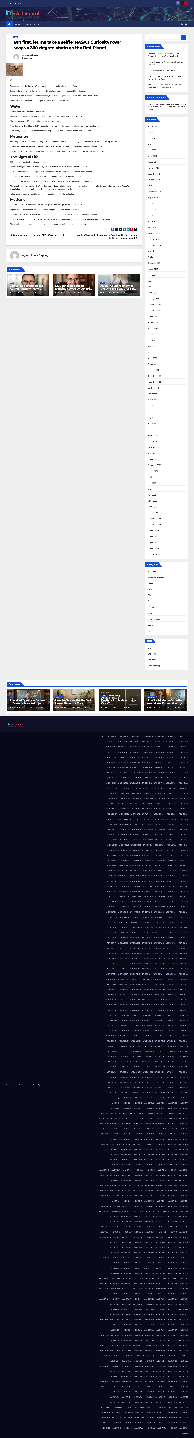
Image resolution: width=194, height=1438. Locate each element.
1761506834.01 (123, 783)
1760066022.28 (111, 747)
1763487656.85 (123, 835)
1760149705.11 (147, 747)
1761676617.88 (112, 788)
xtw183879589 (138, 1289)
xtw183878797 (137, 1268)
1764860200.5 (111, 871)
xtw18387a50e (137, 1304)
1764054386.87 (183, 845)
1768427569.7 (124, 964)
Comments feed (154, 660)
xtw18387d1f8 (149, 1361)
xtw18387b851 (137, 1330)
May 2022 (152, 418)
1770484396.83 (159, 1015)
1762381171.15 (171, 804)
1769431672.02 (148, 989)
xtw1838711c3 (149, 1118)
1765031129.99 (183, 871)
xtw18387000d (126, 1098)
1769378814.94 (124, 989)
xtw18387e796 (126, 1392)
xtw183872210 (103, 1134)
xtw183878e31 (138, 1278)
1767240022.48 (124, 933)
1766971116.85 (171, 922)
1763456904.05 (111, 835)
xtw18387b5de (172, 1325)
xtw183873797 (126, 1160)
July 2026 (152, 132)
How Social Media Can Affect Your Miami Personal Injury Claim (165, 703)
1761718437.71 (136, 788)
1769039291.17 (135, 979)
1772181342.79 (136, 1072)
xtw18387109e (103, 1118)
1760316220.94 (135, 752)
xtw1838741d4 (137, 1175)
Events (150, 589)
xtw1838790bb (137, 1283)
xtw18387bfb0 (161, 1335)
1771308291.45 (148, 1041)
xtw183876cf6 (138, 1232)
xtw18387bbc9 (104, 1335)
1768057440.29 (124, 953)
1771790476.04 (171, 1056)
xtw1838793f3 (115, 1289)
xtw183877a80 (149, 1252)
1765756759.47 (159, 891)
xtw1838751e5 (183, 1196)
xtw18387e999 (183, 1392)
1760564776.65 (159, 757)
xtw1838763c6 (183, 1216)
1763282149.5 (124, 829)
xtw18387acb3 (149, 1314)
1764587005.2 (160, 860)
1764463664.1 (112, 860)
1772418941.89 (183, 1077)
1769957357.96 (123, 1005)
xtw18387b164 (137, 1320)
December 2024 (154, 245)
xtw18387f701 (150, 1418)
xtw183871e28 (115, 1129)
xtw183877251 (172, 1237)
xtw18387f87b (172, 1418)
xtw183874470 (183, 1175)
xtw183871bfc (160, 1123)
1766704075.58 (136, 917)
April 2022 (152, 424)
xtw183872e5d (126, 1149)
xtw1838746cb (149, 1180)
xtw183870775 (183, 1103)
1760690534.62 (135, 762)
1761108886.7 (123, 773)
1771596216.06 (149, 1051)
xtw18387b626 (183, 1325)
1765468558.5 (124, 886)
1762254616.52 (111, 804)
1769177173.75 (111, 984)
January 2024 (153, 299)
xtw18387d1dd (137, 1361)
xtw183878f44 (183, 1278)
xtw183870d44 (127, 1113)
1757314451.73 (124, 737)
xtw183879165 (172, 1283)
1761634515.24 (183, 783)
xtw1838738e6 (183, 1160)
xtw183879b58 (160, 1294)
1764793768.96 (171, 866)
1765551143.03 (160, 886)
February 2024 (154, 293)
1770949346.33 (148, 1031)
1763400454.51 (172, 829)
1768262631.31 (136, 958)
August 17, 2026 (110, 707)
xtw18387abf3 (137, 1314)
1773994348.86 (124, 1093)
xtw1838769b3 (138, 1227)
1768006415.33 (183, 948)
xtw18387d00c (114, 1361)
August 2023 (153, 328)
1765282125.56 (123, 881)
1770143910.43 (123, 1010)
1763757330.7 (159, 840)
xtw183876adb (172, 1227)
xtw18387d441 (115, 1366)
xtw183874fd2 (126, 1196)
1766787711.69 (171, 917)
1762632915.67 (112, 814)
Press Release (154, 619)
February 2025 (154, 233)
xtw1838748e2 (138, 1185)
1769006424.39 (123, 979)
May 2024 (152, 281)
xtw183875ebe (161, 1211)
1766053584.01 (124, 902)
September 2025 (154, 192)
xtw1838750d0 (160, 1196)
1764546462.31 (149, 860)
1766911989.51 (147, 922)
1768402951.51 (112, 964)
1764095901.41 (111, 850)
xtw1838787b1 (149, 1268)
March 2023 (152, 358)
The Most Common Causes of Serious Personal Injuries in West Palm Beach (27, 703)
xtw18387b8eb (149, 1330)
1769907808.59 (183, 1000)
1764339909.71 (135, 855)
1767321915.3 (159, 933)
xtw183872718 (137, 1139)
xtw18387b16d (149, 1320)
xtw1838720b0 (161, 1129)
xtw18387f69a (116, 1418)
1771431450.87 (135, 1046)
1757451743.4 (159, 737)
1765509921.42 (136, 886)
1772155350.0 (124, 1072)
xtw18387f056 (161, 1407)
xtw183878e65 (149, 1278)
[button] (182, 24)
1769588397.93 (124, 994)
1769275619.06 (159, 984)
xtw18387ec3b (137, 1402)
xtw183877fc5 (149, 1258)
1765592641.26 (172, 886)
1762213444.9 (183, 798)
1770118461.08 (111, 1010)
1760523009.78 (147, 757)
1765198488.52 (171, 876)
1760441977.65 (111, 757)
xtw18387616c (126, 1216)
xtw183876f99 (103, 1237)
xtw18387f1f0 (173, 1407)
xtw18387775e (172, 1247)
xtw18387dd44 (127, 1381)
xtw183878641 (172, 1263)
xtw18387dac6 (126, 1376)
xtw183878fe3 (114, 1283)
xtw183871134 (126, 1118)
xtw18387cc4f (183, 1351)
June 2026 (152, 138)
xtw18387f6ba (128, 1418)
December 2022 (154, 376)
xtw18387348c (149, 1154)
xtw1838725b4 (114, 1139)
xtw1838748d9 (126, 1185)
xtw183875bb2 (115, 1211)
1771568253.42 (136, 1051)
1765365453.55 (159, 881)
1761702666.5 (124, 788)
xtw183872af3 (126, 1144)
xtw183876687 (160, 1222)
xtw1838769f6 (149, 1227)
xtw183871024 (183, 1113)
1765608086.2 (183, 886)
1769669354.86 (159, 994)
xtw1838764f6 (149, 1222)
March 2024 (152, 287)
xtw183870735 (172, 1103)
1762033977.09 (183, 793)
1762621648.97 (183, 809)
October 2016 (153, 548)
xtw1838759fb (160, 1206)
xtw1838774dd (160, 1242)
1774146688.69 (136, 1093)
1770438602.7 (147, 1015)
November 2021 (154, 453)
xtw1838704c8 (114, 1103)
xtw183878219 (172, 1258)
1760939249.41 (135, 767)
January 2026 (153, 168)
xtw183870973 (149, 1108)
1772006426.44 (124, 1067)
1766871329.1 (123, 922)
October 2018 (153, 537)
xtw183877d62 (115, 1258)
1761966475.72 (160, 793)
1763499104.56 (135, 835)
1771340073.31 (160, 1041)
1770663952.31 (147, 1020)
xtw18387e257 (126, 1387)
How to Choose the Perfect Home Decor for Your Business (73, 703)
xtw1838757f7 (137, 1206)
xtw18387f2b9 (128, 1412)
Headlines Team (126, 707)
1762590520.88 (171, 809)
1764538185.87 (136, 860)
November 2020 (154, 525)
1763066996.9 (123, 824)
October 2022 (153, 388)
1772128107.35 (112, 1072)
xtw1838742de (149, 1175)
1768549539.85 (171, 964)
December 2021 (154, 447)
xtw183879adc (126, 1294)
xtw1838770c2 (137, 1237)
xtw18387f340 (183, 1412)
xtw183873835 (149, 1160)
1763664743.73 (112, 840)
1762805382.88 (183, 814)
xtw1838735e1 (183, 1154)
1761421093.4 (171, 778)
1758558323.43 (171, 737)
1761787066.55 (160, 788)
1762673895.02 (124, 814)
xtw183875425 (160, 1201)
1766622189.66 (183, 912)
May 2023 (152, 346)
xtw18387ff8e (184, 1433)
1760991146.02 (159, 767)
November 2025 (154, 180)
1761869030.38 (111, 793)
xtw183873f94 (172, 1170)
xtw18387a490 (183, 1299)
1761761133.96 (148, 788)
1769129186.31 (183, 979)
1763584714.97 (171, 835)
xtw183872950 (172, 1139)
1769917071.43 (111, 1005)
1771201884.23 (183, 1036)
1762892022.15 (135, 819)
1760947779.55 (147, 767)
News (16, 37)
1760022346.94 (171, 742)
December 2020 (154, 519)
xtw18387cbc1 (172, 1351)
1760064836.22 (183, 742)
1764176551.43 (147, 850)
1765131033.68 (147, 876)
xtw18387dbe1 (183, 1376)
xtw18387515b (172, 1196)
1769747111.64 (111, 1000)
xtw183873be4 (127, 1170)
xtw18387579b (126, 1206)
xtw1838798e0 (161, 1289)
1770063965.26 (171, 1005)
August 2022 (153, 400)
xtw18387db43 (149, 1376)
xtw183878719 (183, 1263)
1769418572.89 (136, 989)
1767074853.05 (137, 927)
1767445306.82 (123, 938)
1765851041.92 (124, 896)
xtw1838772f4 (126, 1242)
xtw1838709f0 (160, 1108)
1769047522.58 (147, 979)
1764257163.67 (183, 850)
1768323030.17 (160, 958)
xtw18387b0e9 (103, 1320)
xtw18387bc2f (115, 1335)
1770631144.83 (135, 1020)
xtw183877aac (160, 1252)
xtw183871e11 (103, 1129)
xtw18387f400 (105, 1418)
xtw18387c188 (137, 1340)
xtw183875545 (183, 1201)
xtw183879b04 (137, 1294)
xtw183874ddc (183, 1191)
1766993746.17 (183, 922)
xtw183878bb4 (172, 1273)
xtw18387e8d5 (160, 1392)
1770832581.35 (171, 1025)
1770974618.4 (159, 1031)
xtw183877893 (114, 1252)
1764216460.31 (171, 850)
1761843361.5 (183, 788)
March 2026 (152, 156)
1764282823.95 (111, 855)
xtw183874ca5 (149, 1191)
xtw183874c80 (138, 1191)
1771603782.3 (160, 1051)
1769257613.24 (147, 984)
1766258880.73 (124, 907)
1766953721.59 (159, 922)
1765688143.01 (135, 891)
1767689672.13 (147, 943)
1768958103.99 (111, 979)
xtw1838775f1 (126, 1247)
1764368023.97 (147, 855)
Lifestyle (151, 607)
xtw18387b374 (149, 1325)
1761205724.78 (171, 773)
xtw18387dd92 (138, 1381)
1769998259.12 (147, 1005)
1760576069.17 (171, 757)
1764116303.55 (123, 850)
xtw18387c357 (172, 1340)
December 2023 (154, 305)
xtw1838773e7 (149, 1242)
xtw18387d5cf (172, 1366)
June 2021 (152, 483)
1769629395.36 (147, 994)
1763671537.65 (124, 840)
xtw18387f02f (150, 1407)
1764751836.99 (147, 866)
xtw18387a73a (114, 1309)
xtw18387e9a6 (114, 1397)
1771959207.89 (183, 1062)
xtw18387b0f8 (114, 1320)
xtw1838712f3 (172, 1118)
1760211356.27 (171, 747)
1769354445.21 (111, 989)
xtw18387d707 (114, 1371)
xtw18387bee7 (150, 1335)
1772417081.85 (171, 1077)
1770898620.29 (124, 1031)
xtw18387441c (172, 1175)
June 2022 (152, 412)
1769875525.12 (171, 1000)
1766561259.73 (159, 912)
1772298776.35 (111, 1077)
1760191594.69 (159, 747)
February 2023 (154, 364)
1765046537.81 (111, 876)
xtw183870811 (126, 1108)
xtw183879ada (114, 1294)
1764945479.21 (147, 871)
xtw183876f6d (183, 1232)
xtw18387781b (183, 1247)
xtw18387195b (126, 1123)
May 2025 (152, 215)
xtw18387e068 (114, 1387)
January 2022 (153, 441)
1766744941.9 (159, 917)
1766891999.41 (135, 922)
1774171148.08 (148, 1093)
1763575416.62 (159, 835)
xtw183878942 (114, 1273)
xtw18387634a (172, 1216)
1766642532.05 (112, 917)
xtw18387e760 (114, 1392)
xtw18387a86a (137, 1309)
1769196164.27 (123, 984)
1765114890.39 (135, 876)
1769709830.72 (183, 994)
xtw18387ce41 (128, 1356)
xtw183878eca (161, 1278)
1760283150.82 (123, 752)
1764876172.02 (123, 871)
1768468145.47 (136, 964)
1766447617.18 (111, 912)
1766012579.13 (183, 896)
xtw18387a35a (149, 1299)
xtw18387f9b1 (127, 1423)
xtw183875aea (183, 1206)
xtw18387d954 (149, 1371)
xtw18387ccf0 (116, 1356)
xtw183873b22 (183, 1165)
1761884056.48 (124, 793)
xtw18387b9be (160, 1330)
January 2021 (153, 513)
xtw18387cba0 (149, 1351)
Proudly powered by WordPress (16, 1085)
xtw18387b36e (137, 1325)
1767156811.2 (172, 927)
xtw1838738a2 (172, 1160)
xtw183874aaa (103, 1191)
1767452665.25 (135, 938)
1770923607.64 (136, 1031)
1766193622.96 (183, 902)
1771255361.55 (124, 1041)
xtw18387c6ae (172, 1345)
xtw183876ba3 (103, 1232)
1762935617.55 (147, 819)
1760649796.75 (123, 762)
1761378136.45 (160, 778)
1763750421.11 (148, 840)
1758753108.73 (111, 742)
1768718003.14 (171, 969)
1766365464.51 (160, 907)
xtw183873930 (114, 1165)
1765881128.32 (136, 896)
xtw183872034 (149, 1129)
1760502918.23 (135, 757)
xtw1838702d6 (160, 1098)
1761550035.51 (147, 783)
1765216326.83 (183, 876)
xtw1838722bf (126, 1134)
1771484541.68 (171, 1046)
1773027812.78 (111, 1087)
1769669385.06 (171, 994)
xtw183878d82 (126, 1278)
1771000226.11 (183, 1031)
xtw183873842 (160, 1160)
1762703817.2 (135, 814)
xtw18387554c (103, 1206)
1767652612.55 (135, 943)
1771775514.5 (159, 1056)
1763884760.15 (124, 845)
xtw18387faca (161, 1423)
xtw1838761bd (149, 1216)
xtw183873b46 (104, 1170)
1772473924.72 (123, 1082)
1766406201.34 (183, 907)
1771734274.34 (136, 1056)
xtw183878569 (160, 1263)
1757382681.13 (148, 737)
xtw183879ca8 (183, 1294)
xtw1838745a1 (137, 1180)
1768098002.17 (148, 953)
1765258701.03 (111, 881)
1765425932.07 (183, 881)
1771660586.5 (183, 1051)
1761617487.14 (171, 783)
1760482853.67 (123, 757)
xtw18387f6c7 (139, 1418)
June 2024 (152, 275)
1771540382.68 (113, 1051)
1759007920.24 (147, 742)
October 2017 (153, 542)
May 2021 (152, 489)
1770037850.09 (159, 1005)
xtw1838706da (160, 1103)
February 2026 (154, 162)
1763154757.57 (159, 824)
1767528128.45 (159, 938)
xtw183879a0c (183, 1289)
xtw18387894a (137, 1273)
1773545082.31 (171, 1087)
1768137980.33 (160, 953)
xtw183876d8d (149, 1232)
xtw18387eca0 (160, 1402)
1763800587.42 (171, 840)
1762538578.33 (147, 809)
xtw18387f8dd (105, 1423)
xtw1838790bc (149, 1283)
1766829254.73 (112, 922)
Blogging (151, 583)
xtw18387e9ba (126, 1397)
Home (18, 24)
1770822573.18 (159, 1025)
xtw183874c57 (126, 1191)
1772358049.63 (135, 1077)
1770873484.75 (112, 1031)
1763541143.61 (147, 835)
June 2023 (152, 340)
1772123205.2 (183, 1067)
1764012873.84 (159, 845)
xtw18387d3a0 (183, 1361)
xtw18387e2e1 (137, 1387)
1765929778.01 (148, 896)
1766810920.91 (183, 917)
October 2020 (153, 531)
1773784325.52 (183, 1087)
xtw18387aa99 (114, 1314)
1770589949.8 (123, 1020)
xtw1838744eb (126, 1180)
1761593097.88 (159, 783)
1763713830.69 (136, 840)
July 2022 (152, 406)
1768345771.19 (172, 958)
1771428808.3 (123, 1046)
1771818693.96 (183, 1056)
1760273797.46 (111, 752)
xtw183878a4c (160, 1273)
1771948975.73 (171, 1062)
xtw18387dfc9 (103, 1387)
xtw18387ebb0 (114, 1402)
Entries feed (152, 654)
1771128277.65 (147, 1036)
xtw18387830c (137, 1263)
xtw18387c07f (183, 1335)
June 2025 (152, 210)
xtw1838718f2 (114, 1123)
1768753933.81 (183, 969)
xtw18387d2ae (160, 1361)
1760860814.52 (183, 762)
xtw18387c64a (160, 1345)
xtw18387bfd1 (172, 1335)
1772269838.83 (183, 1072)
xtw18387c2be (160, 1340)
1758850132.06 (123, 742)
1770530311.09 (183, 1015)
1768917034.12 (171, 974)
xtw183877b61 (104, 1258)
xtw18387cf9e (161, 1356)
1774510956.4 (183, 1093)
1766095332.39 (136, 902)
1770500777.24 (171, 1015)
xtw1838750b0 (137, 1196)
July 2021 (152, 477)
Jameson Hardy (80, 707)
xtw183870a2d (172, 1108)
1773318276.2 (135, 1087)
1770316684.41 (183, 1010)
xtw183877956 (126, 1252)
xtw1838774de (172, 1242)
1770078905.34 (183, 1005)
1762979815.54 (171, 819)
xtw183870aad (104, 1113)
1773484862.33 (159, 1087)
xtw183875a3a (172, 1206)
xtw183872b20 (137, 1144)
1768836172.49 (135, 974)
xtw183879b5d (172, 1294)
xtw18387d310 (172, 1361)
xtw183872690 (126, 1139)
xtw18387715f (149, 1237)
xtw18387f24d (105, 1412)
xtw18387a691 (172, 1304)
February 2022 (154, 435)
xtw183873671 (114, 1160)
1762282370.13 (123, 804)
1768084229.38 (136, 953)
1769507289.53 (172, 989)
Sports (150, 625)
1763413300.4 (183, 829)
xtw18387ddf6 (149, 1381)
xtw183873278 (160, 1149)
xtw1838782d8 (126, 1263)
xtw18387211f (172, 1129)
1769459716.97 (160, 989)
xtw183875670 (115, 1206)
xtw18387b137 (126, 1320)
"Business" (152, 571)
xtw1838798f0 (172, 1289)
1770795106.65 (147, 1025)
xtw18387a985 (183, 1309)
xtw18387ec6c (149, 1402)
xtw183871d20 (172, 1123)
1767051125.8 (125, 927)
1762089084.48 (124, 798)
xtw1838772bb (183, 1237)
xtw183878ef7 (172, 1278)
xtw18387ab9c (126, 1314)
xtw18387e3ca (149, 1387)
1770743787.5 (124, 1025)
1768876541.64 (159, 974)
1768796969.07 (123, 974)
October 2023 (153, 317)
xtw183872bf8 (160, 1144)
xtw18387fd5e (161, 1428)
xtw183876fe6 (114, 1237)
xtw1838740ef (126, 1175)
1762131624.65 (148, 798)
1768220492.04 (111, 958)
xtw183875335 (137, 1201)
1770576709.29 (112, 1020)
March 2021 (152, 501)
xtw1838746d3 (160, 1180)
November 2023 (154, 311)
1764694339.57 (123, 866)
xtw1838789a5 (149, 1273)
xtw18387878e (126, 1268)
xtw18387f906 (116, 1423)
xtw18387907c (126, 1283)
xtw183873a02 (161, 1165)
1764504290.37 (124, 860)
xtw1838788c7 (183, 1268)
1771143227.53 (159, 1036)
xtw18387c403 (103, 1345)
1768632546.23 (123, 969)
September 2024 (154, 263)
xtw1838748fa (149, 1185)
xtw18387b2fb (183, 1320)
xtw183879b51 (149, 1294)
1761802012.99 (172, 788)
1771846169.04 (123, 1062)
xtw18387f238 (183, 1407)
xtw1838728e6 (160, 1139)
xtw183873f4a (161, 1170)
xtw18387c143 (126, 1340)
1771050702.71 (111, 1036)
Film (149, 595)
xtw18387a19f (126, 1299)
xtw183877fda (160, 1258)
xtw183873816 (137, 1160)
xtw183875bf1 (126, 1211)
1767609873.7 (111, 943)
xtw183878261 (183, 1258)
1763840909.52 (183, 840)
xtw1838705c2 (149, 1103)
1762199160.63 (172, 798)
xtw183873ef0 (150, 1170)
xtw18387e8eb (172, 1392)
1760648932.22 (111, 762)
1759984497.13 (159, 742)
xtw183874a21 (183, 1185)
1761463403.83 (111, 783)
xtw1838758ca (149, 1206)
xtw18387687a (115, 1227)
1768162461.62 (172, 953)
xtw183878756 (114, 1268)
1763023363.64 (183, 819)
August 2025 (153, 198)
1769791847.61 (135, 1000)
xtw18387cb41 (137, 1351)
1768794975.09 (111, 974)
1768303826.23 (148, 958)
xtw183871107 (115, 1118)
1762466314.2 (124, 809)
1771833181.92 (111, 1062)
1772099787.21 (172, 1067)
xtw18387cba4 (161, 1351)
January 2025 (153, 239)
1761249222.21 (183, 773)
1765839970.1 (112, 896)
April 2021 (152, 495)
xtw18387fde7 (172, 1428)
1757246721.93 (111, 737)
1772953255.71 (183, 1082)
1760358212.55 (159, 752)
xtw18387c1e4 (149, 1340)
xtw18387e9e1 (149, 1397)
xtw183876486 (114, 1222)
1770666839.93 (159, 1020)
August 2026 (153, 126)
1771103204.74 (135, 1036)
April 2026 (152, 150)
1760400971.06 (171, 752)
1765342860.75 (147, 881)
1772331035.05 (123, 1077)
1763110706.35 (135, 824)
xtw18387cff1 (184, 1356)
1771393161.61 (112, 1046)
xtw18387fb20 (172, 1423)
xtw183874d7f (172, 1191)
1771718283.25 (124, 1056)
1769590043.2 (135, 994)
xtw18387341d (126, 1154)
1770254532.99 (159, 1010)
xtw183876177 (137, 1216)
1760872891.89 (111, 767)
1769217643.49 (135, 984)
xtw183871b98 (149, 1123)
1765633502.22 (111, 891)
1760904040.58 (123, 767)
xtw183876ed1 (161, 1232)
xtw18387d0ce (126, 1361)
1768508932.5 (159, 964)
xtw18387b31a (114, 1325)
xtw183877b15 (172, 1252)
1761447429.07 (183, 778)
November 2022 (154, 382)
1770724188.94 (112, 1025)
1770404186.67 (136, 1015)
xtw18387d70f (126, 1371)
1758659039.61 (183, 737)
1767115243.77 (149, 927)
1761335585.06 (136, 778)
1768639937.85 (135, 969)
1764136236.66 (135, 850)
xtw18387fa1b (138, 1423)
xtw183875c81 (138, 1211)
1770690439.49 (171, 1020)
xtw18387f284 (116, 1412)
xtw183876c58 (115, 1232)
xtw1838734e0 (160, 1154)
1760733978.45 (147, 762)
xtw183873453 (137, 1154)
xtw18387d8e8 (137, 1371)
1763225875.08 (183, 824)
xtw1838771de (160, 1237)
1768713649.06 (159, 969)
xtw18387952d (126, 1289)
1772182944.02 (148, 1072)
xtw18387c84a (115, 1351)
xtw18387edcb (183, 1402)
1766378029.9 (171, 907)
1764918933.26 (135, 871)
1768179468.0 (183, 953)
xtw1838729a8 (103, 1144)
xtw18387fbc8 (116, 1428)
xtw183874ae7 (115, 1191)
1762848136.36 (111, 819)
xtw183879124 (160, 1283)
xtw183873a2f (172, 1165)
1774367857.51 (160, 1093)
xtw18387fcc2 (150, 1428)
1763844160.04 (112, 845)
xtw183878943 (126, 1273)
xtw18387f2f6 (150, 1412)
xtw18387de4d (161, 1381)
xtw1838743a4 (160, 1175)
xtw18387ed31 (172, 1402)
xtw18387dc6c (103, 1381)
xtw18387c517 (137, 1345)
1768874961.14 (147, 974)
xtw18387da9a (114, 1376)
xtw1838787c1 (160, 1268)
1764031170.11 (171, 845)
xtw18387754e (183, 1242)
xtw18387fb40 (183, 1423)
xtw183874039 (114, 1175)
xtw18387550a (172, 1201)
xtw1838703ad (183, 1098)
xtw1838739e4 (149, 1165)
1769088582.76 (159, 979)
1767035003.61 (113, 927)
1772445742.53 (111, 1082)
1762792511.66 (171, 814)
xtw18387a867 (126, 1309)
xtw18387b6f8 (114, 1330)
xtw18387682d (103, 1227)
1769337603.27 (183, 984)
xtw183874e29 (103, 1196)
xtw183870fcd (172, 1113)
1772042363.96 (148, 1067)
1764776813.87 (159, 866)
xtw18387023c (137, 1098)
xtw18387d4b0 (127, 1366)
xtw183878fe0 (103, 1283)
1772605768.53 (147, 1082)
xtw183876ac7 (161, 1227)
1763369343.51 (160, 829)
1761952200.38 (148, 793)
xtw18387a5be (160, 1304)
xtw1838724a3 (161, 1134)
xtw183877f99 (138, 1258)
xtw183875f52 (183, 1211)
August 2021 (153, 471)
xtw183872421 (149, 1134)
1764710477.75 (135, 866)
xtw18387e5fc (172, 1387)
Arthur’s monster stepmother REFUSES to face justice (39, 235)
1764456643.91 (183, 855)
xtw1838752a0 (126, 1201)
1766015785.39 (111, 902)
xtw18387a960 (172, 1309)
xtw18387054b (137, 1103)
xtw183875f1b (172, 1211)
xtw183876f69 (172, 1232)
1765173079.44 (159, 876)
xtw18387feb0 (183, 1428)
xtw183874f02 (114, 1196)
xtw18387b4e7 (160, 1325)
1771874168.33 (135, 1062)
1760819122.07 (171, 762)
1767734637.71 (171, 943)
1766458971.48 (123, 912)
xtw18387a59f (149, 1304)
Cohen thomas (30, 293)
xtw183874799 (172, 1180)
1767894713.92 (135, 948)
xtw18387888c (172, 1268)
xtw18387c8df (126, 1351)
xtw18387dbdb (172, 1376)
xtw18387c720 (183, 1345)
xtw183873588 (172, 1154)
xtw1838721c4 (183, 1129)
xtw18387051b (126, 1103)
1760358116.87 (147, 752)
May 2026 (152, 144)
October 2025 (153, 186)
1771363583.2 (171, 1041)
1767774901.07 (111, 948)
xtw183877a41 (137, 1252)
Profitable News (36, 707)
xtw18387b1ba (161, 1320)
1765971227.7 (171, 896)
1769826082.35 (147, 1000)
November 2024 (154, 251)
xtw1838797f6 (149, 1289)
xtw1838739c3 (137, 1165)
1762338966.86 (147, 804)
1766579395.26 (171, 912)
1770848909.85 (183, 1025)
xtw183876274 (160, 1216)
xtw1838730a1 (137, 1149)
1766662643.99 (124, 917)
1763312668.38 (136, 829)
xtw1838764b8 (137, 1222)
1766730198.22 (148, 917)
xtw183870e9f (150, 1113)
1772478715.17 (135, 1082)
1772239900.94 (160, 1072)
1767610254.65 (123, 943)
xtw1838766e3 (183, 1222)
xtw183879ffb (115, 1299)
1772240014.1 (171, 1072)
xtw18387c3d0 (183, 1340)
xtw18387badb (183, 1330)
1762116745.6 (136, 798)
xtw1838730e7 (149, 1149)
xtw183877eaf (127, 1258)
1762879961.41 (123, 819)
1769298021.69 (171, 984)
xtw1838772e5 (114, 1242)
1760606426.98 (183, 757)
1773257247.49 (124, 1087)
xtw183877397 (137, 1242)
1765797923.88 (183, 891)
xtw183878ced (115, 1278)
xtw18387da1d (172, 1371)
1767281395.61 (136, 933)
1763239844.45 (112, 829)
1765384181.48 (171, 881)
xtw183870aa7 (183, 1108)
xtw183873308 (183, 1149)
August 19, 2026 (64, 707)
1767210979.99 (111, 933)
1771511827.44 (183, 1046)
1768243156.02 (124, 958)
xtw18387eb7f (183, 1397)
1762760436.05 (159, 814)
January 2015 (153, 554)
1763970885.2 (147, 845)
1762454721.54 (112, 809)
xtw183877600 (137, 1247)
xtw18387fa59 (150, 1423)
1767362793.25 (171, 933)
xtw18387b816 (126, 1330)
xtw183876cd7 (127, 1232)
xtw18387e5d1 (161, 1387)
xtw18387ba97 (172, 1330)
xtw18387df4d (183, 1381)
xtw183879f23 (103, 1299)
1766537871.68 (147, 912)
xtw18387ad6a (160, 1314)
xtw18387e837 (149, 1392)
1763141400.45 (147, 824)
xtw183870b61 (115, 1113)
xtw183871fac (138, 1129)
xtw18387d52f (149, 1366)
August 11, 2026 (155, 707)
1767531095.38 (171, 938)
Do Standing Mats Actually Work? (161, 70)
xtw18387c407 (115, 1345)
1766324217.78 (148, 907)
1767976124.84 (171, 948)
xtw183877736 (160, 1247)
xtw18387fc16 (138, 1428)
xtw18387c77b (103, 1351)
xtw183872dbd (183, 1144)
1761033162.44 (183, 767)
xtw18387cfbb (173, 1356)
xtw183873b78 (115, 1170)
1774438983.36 (172, 1093)
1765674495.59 (123, 891)
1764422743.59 (171, 855)
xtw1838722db (137, 1134)
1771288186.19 (136, 1041)
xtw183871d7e (183, 1123)
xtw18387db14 (137, 1376)
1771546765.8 (124, 1051)
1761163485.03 (147, 773)
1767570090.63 (183, 938)
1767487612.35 (147, 938)
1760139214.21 (135, 747)
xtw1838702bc (149, 1098)
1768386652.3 (183, 958)
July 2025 (152, 204)
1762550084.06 (159, 809)
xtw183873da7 (138, 1170)
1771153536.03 (171, 1036)
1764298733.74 (123, 855)
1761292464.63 (124, 778)
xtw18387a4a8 (114, 1304)
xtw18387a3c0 (160, 1299)
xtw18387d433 (103, 1366)
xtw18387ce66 (139, 1356)
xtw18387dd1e (115, 1381)
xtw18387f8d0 (183, 1418)
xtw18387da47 (183, 1371)
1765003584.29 (171, 871)
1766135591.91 (159, 902)
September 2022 (154, 394)
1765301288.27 (135, 881)
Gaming (151, 601)
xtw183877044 (126, 1237)
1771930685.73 (159, 1062)
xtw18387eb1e (172, 1397)
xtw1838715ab (103, 1123)
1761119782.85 (135, 773)
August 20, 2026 (18, 707)
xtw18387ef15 (117, 1407)
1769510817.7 (183, 989)
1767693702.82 (159, 943)
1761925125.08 (136, 793)
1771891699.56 (147, 1062)
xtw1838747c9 (183, 1180)
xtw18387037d (172, 1098)
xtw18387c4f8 (126, 1345)
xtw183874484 (114, 1180)
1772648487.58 (159, 1082)
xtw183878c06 (183, 1273)
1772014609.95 (136, 1067)
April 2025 (152, 221)
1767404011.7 (111, 938)
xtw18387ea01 (161, 1397)
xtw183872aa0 (115, 1144)
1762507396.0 (135, 809)
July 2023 (152, 334)
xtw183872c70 (172, 1144)
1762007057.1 (171, 793)
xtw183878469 (149, 1263)
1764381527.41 (159, 855)
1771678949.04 (111, 1056)
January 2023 (153, 370)
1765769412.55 (171, 891)
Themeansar (44, 1085)
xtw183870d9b (138, 1113)
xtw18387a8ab (160, 1309)
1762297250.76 (135, 804)
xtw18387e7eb (137, 1392)
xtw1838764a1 (126, 1222)
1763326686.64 (148, 829)
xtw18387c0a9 (114, 1340)
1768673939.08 (147, 969)
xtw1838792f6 (103, 1289)
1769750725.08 (123, 1000)
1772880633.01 (171, 1082)
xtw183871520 (183, 1118)
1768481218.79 (148, 964)
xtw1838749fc (172, 1185)
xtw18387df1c (172, 1381)
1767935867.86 (159, 948)
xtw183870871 (137, 1108)
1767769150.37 (183, 943)
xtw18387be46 (127, 1335)
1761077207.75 (112, 773)
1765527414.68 (148, 886)
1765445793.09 (112, 886)
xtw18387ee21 (105, 1407)
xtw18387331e (114, 1154)
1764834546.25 (183, 866)
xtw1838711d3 (161, 1118)
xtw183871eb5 (126, 1129)
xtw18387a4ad (126, 1304)
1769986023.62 (135, 1005)
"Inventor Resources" (156, 577)
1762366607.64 (159, 804)
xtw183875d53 (149, 1211)
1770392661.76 (124, 1015)
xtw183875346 (149, 1201)
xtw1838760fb (114, 1216)
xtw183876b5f (183, 1227)
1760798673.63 (159, 762)
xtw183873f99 (183, 1170)
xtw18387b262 (172, 1320)
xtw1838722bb (115, 1134)
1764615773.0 (171, 860)
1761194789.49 (159, 773)
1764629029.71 (183, 860)
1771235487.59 (111, 1041)
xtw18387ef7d (128, 1407)
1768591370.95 (111, 969)
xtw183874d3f (161, 1191)
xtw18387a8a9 (149, 1309)
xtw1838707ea (114, 1108)
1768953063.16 (183, 974)
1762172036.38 (160, 798)
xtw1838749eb (161, 1185)
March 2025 (152, 227)
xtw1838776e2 (149, 1247)
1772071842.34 (160, 1067)
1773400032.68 (147, 1087)
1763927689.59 (136, 845)
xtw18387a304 (137, 1299)
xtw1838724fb (172, 1134)
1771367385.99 (183, 1041)
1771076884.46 (123, 1036)
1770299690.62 (171, 1010)
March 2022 (152, 430)
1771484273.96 (159, 1046)
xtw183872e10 (114, 1149)
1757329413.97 (136, 737)
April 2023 (152, 352)
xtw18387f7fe (161, 1418)
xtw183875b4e (103, 1211)
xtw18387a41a (172, 1299)
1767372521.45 (183, 933)
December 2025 (154, 174)
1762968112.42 (159, 819)
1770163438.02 (135, 1010)
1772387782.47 (159, 1077)
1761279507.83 (112, 778)
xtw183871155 (138, 1118)
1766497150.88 (135, 912)
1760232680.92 (183, 747)
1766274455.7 (136, 907)
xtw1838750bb (149, 1196)
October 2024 (153, 257)
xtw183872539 (183, 1134)
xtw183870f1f (161, 1113)
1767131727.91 (161, 927)
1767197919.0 (183, 927)
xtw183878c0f (103, 1278)
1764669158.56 (111, 866)
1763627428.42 (183, 835)
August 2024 (153, 269)
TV (149, 631)
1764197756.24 (159, 850)
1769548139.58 (111, 994)
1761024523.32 (171, 767)
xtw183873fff (103, 1175)
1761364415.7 (148, 778)
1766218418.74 (112, 907)
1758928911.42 (135, 742)
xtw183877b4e (183, 1252)
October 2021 (153, 459)
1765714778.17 (147, 891)
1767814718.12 (123, 948)
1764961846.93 (159, 871)
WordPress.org (154, 666)
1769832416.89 (159, 1000)
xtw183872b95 (149, 1144)
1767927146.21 (147, 948)
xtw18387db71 (160, 1376)
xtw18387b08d (183, 1314)
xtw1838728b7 (149, 1139)
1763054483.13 (112, 824)
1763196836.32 (171, 824)
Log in (150, 648)
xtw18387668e (172, 1222)
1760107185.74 (123, 747)
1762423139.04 (183, 804)
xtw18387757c (114, 1247)
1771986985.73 (111, 1067)
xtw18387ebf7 (126, 1402)
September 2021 (154, 465)
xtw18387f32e (161, 1412)
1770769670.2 (135, 1025)
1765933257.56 (160, 896)
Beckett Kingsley (31, 55)
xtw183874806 (103, 1185)
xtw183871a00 (137, 1123)
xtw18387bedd (138, 1335)
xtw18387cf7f (150, 1356)
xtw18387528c (114, 1201)
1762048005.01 (112, 798)
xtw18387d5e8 (183, 1366)
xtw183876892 (126, 1227)
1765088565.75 (123, 876)
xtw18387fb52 (105, 1428)
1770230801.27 (147, 1010)
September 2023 (154, 322)
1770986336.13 (171, 1031)
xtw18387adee (172, 1314)
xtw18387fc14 (127, 1428)
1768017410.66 (111, 953)
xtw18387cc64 (105, 1356)
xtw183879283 (183, 1283)
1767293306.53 (148, 933)
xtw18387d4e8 (138, 1366)
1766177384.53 (171, 902)
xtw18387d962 (160, 1371)
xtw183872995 (183, 1139)
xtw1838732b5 (172, 1149)
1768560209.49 (183, 964)
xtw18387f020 (139, 1407)
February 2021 (154, 507)
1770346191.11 (112, 1015)
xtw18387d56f (161, 1366)
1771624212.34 (172, 1051)
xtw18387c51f (149, 1345)
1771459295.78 (147, 1046)
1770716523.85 (183, 1020)
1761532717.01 (135, 783)
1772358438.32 (147, 1077)
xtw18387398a (126, 1165)
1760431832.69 (183, 752)
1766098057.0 (147, 902)
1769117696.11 (171, 979)
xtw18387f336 (172, 1412)
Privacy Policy (33, 24)
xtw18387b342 (126, 1325)
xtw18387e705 (183, 1387)
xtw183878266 (114, 1263)
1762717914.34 (147, 814)
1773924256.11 (112, 1093)
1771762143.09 (148, 1056)
